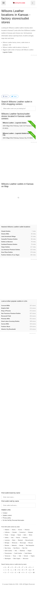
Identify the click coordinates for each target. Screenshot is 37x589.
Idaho (24, 535)
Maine (13, 540)
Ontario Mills (5, 234)
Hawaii (19, 535)
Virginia (32, 556)
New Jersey (8, 548)
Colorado (14, 532)
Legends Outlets (7, 52)
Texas (14, 556)
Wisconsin (25, 558)
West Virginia (16, 558)
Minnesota (14, 542)
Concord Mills (5, 305)
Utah (20, 556)
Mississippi (23, 542)
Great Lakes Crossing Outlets (10, 321)
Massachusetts (29, 540)
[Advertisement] (18, 74)
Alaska (13, 529)
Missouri (30, 542)
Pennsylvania (8, 553)
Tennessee (7, 556)
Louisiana (7, 540)
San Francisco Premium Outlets (11, 313)
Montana (7, 545)
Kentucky (25, 537)
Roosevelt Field (6, 316)
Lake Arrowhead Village (8, 236)
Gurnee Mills (5, 324)
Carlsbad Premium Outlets (9, 244)
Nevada (21, 545)
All (33, 572)
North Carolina (8, 550)
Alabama (7, 529)
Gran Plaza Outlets (7, 252)
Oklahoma (22, 550)
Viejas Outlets (5, 247)
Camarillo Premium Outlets (9, 239)
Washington (8, 558)
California (7, 532)
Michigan (7, 542)
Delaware (30, 532)
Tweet (15, 96)
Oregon (29, 550)
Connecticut (22, 532)
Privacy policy (7, 518)
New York (24, 548)
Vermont (26, 556)
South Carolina (18, 553)
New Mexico (16, 548)
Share (5, 96)
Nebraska (14, 545)
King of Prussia (6, 310)
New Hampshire (30, 545)
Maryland (20, 540)
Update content (7, 515)
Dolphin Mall (5, 308)
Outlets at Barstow (7, 241)
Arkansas (27, 529)
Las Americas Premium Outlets (10, 249)
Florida (6, 535)
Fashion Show (5, 326)
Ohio (16, 550)
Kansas (18, 537)
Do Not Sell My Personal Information (13, 520)
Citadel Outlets (5, 231)
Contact (5, 513)
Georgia (13, 535)
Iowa (12, 537)
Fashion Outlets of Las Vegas (10, 255)
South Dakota (28, 553)
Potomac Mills (5, 318)
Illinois (30, 535)
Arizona (20, 529)
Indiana (6, 537)
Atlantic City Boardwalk (8, 329)
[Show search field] (32, 3)
